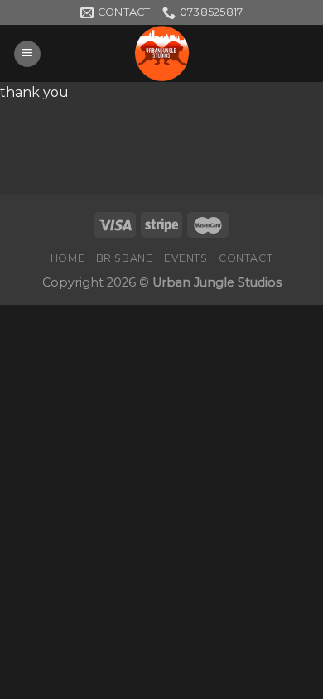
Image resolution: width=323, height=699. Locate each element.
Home (67, 258)
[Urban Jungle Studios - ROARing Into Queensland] (161, 53)
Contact (245, 258)
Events (186, 258)
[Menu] (27, 54)
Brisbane (124, 258)
